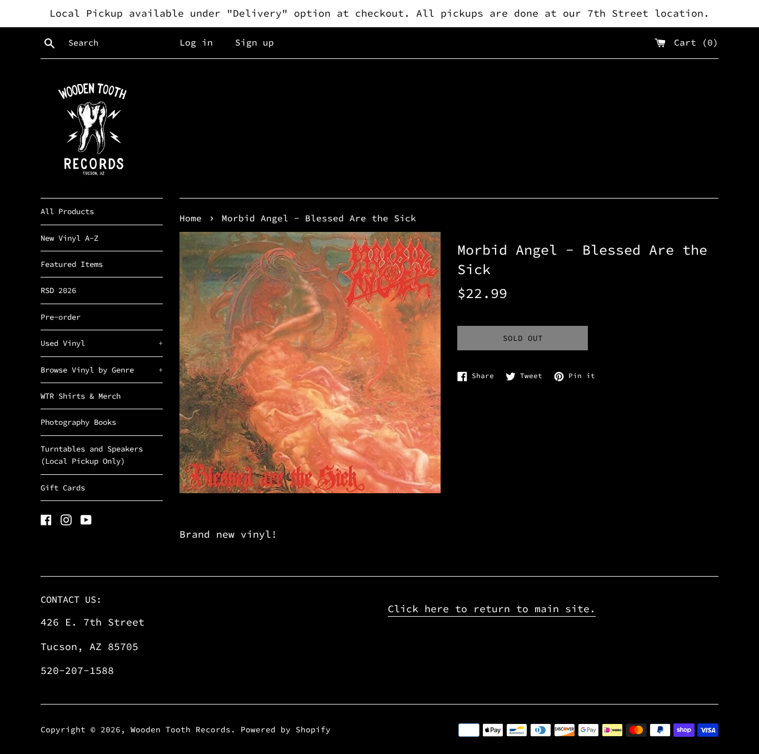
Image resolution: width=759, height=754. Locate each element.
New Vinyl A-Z (69, 238)
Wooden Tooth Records (181, 730)
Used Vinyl (102, 343)
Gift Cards (63, 488)
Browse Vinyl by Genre (102, 370)
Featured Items (72, 264)
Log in (196, 42)
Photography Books (78, 422)
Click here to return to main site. (492, 608)
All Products (67, 211)
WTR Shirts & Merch (81, 396)
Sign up (254, 42)
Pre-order (61, 317)
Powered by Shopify (286, 730)
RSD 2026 (58, 290)
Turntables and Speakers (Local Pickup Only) (92, 455)
